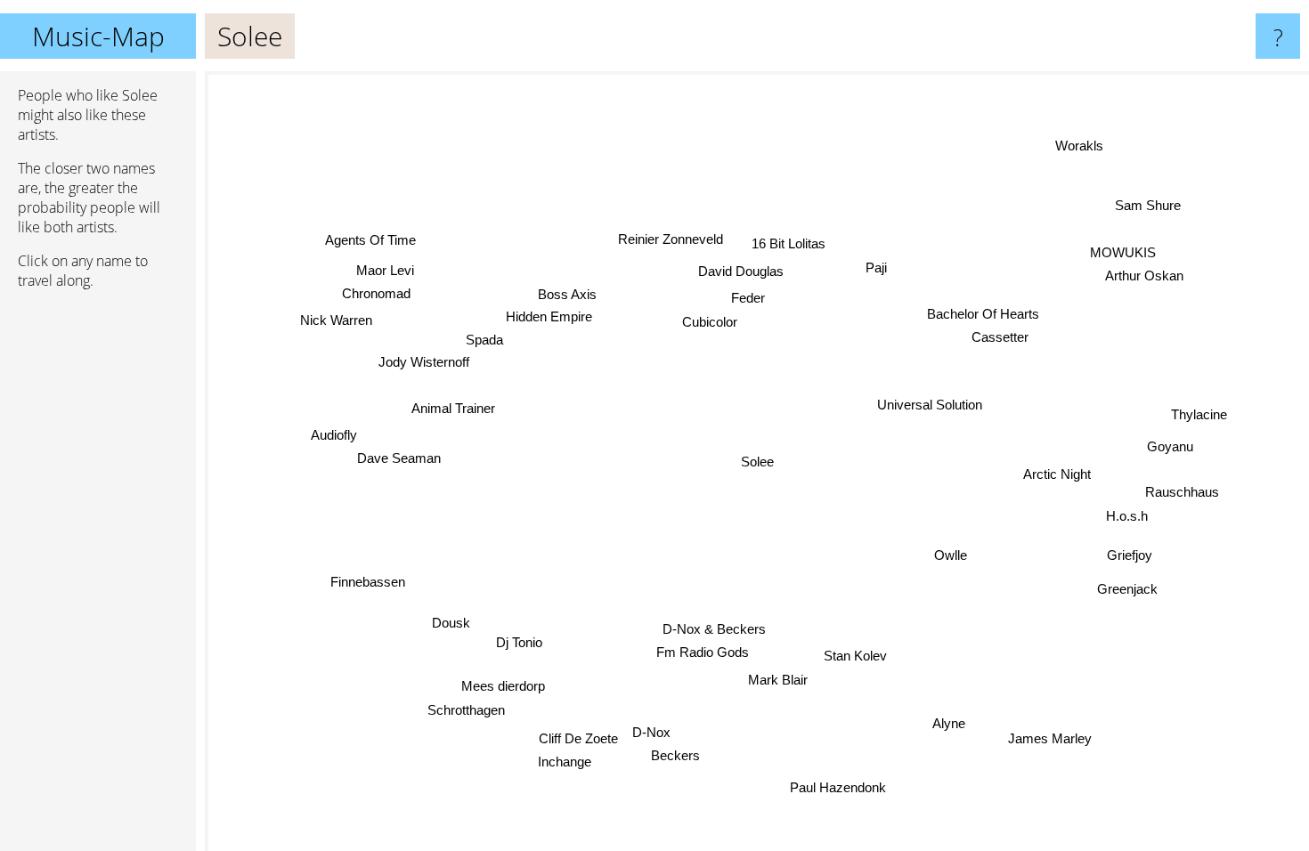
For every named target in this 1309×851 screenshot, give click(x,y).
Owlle (950, 554)
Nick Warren (336, 320)
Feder (747, 297)
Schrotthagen (461, 708)
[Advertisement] (98, 576)
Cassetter (1002, 338)
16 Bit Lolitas (788, 243)
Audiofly (334, 437)
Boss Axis (568, 293)
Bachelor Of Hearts (984, 315)
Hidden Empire (550, 315)
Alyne (945, 724)
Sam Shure (1142, 200)
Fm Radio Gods (701, 653)
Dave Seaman (399, 460)
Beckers (678, 758)
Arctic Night (1058, 472)
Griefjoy (1129, 554)
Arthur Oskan (1149, 279)
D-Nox (652, 734)
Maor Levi (386, 269)
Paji (871, 264)
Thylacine (1200, 415)
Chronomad (376, 293)
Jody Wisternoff (424, 361)
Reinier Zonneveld (667, 239)
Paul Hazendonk (834, 789)
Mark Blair (785, 679)
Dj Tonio (519, 641)
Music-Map (98, 36)
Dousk (450, 621)
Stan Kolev (856, 655)
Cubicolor (709, 320)
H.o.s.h (1126, 515)
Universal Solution (929, 403)
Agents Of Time (368, 239)
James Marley (1052, 737)
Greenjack (1132, 582)
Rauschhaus (1182, 491)
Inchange (560, 759)
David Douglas (742, 272)
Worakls (1076, 143)
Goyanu (1170, 445)
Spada (484, 339)
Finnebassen (371, 587)
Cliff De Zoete (576, 736)
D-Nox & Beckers (715, 629)
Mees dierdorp (500, 684)
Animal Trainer (453, 408)
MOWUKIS (1126, 255)
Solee (757, 461)
